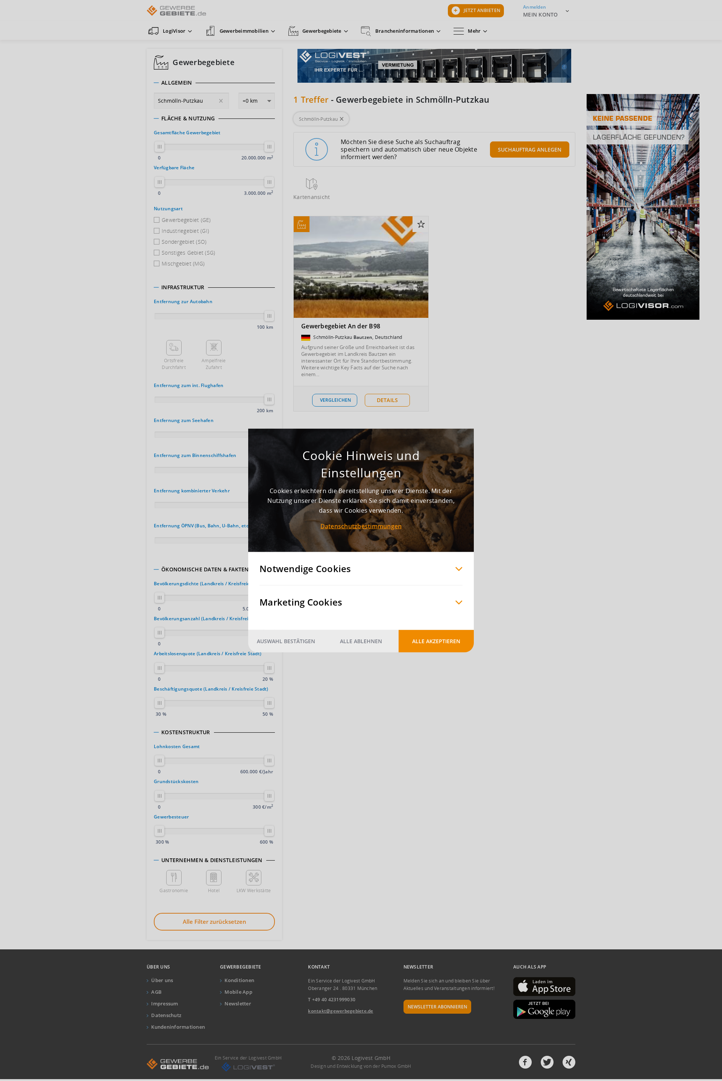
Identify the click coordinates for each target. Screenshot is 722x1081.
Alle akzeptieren (436, 641)
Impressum (164, 1003)
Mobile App (238, 991)
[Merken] (421, 224)
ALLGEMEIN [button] (176, 83)
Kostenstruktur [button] (185, 732)
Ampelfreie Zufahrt (214, 363)
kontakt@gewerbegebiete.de (340, 1011)
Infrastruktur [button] (182, 287)
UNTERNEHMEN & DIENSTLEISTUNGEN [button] (211, 860)
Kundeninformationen (178, 1026)
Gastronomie (173, 890)
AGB (156, 991)
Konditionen (239, 980)
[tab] (214, 83)
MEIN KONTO (540, 14)
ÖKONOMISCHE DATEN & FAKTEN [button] (205, 569)
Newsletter (237, 1003)
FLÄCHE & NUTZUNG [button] (188, 118)
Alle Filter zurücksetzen (214, 921)
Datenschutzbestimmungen (361, 526)
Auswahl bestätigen (286, 641)
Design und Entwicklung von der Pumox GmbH (361, 1066)
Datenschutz (166, 1015)
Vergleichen (335, 400)
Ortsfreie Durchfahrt (174, 363)
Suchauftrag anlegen (529, 149)
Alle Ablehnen (361, 641)
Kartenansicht (311, 196)
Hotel (214, 890)
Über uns (162, 980)
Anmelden (534, 7)
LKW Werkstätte (254, 890)
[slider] (159, 146)
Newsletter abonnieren (437, 1007)
